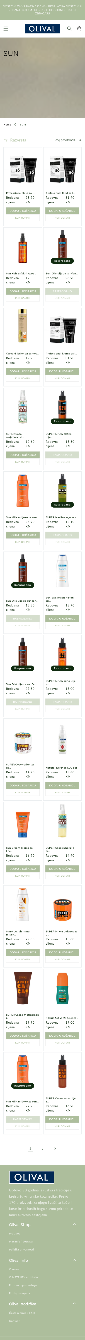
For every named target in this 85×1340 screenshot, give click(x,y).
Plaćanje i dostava (21, 1241)
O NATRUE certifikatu (23, 1277)
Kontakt (14, 1321)
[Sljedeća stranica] (55, 1149)
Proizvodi (15, 1233)
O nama (14, 1269)
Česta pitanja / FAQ (22, 1313)
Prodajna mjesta (19, 1293)
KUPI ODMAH (22, 217)
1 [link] (30, 1148)
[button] (6, 28)
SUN (23, 124)
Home (7, 124)
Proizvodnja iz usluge (23, 1285)
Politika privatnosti (21, 1249)
